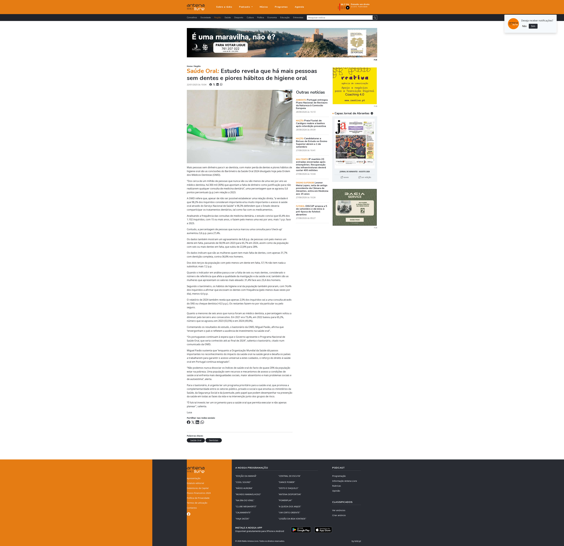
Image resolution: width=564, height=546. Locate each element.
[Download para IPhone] (323, 530)
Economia (272, 17)
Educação (285, 17)
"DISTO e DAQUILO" (288, 488)
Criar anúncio (339, 515)
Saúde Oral (195, 440)
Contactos (192, 507)
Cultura (250, 17)
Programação (339, 476)
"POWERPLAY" (285, 500)
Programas (281, 6)
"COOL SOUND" (243, 482)
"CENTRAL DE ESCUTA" (289, 476)
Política (260, 17)
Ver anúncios (338, 510)
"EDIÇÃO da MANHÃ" (246, 476)
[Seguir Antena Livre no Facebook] (188, 514)
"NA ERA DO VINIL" (244, 500)
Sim (533, 26)
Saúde (228, 17)
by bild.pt (356, 541)
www (346, 177)
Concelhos (192, 17)
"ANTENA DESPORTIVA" (289, 494)
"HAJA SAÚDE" (242, 518)
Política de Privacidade (198, 498)
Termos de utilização (197, 502)
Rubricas (336, 485)
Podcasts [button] (245, 6)
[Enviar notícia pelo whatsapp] (221, 84)
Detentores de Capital (198, 488)
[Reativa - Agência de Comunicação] (355, 85)
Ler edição (366, 177)
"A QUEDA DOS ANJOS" (289, 506)
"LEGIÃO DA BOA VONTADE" (292, 518)
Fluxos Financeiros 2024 (199, 493)
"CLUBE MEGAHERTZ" (246, 506)
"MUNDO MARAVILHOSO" (248, 494)
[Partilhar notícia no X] (214, 84)
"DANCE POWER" (286, 482)
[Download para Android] (301, 530)
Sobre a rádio (224, 6)
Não (524, 26)
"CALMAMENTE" (243, 512)
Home (190, 66)
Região (217, 17)
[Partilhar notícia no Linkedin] (217, 84)
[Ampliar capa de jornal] (355, 144)
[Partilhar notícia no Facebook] (210, 84)
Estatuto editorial (195, 483)
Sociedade (205, 17)
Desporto (238, 17)
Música (264, 6)
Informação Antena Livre (344, 481)
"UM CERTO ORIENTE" (289, 512)
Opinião (336, 490)
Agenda (299, 6)
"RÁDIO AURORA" (244, 488)
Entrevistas (298, 17)
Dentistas (213, 440)
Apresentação (193, 478)
